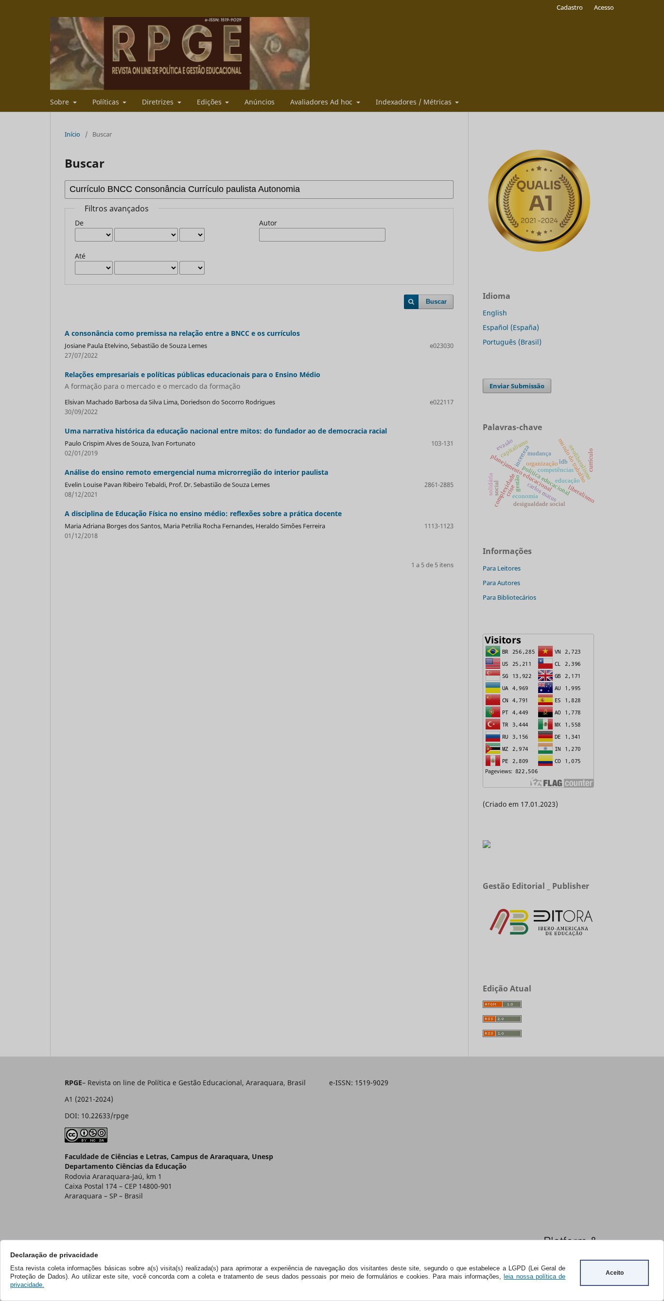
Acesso (604, 7)
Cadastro (570, 7)
